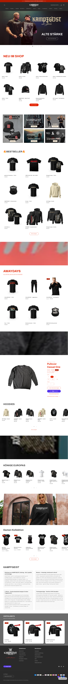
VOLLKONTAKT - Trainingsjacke (52, 297)
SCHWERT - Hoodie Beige (42, 419)
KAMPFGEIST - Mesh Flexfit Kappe (24, 99)
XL (48, 379)
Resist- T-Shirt (5, 76)
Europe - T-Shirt (28, 201)
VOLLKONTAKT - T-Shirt (9, 297)
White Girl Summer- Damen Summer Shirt (41, 548)
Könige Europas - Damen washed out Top (53, 481)
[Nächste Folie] (39, 46)
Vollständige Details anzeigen (52, 396)
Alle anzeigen (34, 104)
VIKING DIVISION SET (50, 639)
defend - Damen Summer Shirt (42, 76)
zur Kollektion (52, 38)
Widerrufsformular (38, 662)
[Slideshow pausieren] (41, 46)
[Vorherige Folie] (27, 46)
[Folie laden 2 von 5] (31, 46)
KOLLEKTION (34, 126)
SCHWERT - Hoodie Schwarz (18, 419)
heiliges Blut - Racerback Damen (29, 548)
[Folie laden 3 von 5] (33, 46)
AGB (35, 658)
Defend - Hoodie (22, 76)
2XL (53, 379)
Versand (53, 371)
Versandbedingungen (39, 656)
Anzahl (48, 381)
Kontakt (36, 660)
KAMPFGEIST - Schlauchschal (10, 201)
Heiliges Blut (21, 656)
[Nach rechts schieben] (36, 426)
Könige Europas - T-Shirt (51, 175)
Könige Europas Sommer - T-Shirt (41, 481)
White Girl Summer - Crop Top (18, 548)
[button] (4, 5)
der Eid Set (6, 639)
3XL (58, 379)
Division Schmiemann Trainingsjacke (40, 99)
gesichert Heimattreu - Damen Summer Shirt (6, 548)
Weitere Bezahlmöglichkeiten (54, 393)
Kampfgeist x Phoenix (23, 658)
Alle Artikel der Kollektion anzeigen (12, 274)
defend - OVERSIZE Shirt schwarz (59, 76)
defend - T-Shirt (5, 98)
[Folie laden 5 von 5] (36, 46)
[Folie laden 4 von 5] (34, 46)
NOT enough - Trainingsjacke (58, 98)
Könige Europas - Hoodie (29, 419)
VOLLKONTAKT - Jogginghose (31, 297)
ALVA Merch (21, 660)
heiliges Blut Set (28, 639)
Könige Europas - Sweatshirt (29, 481)
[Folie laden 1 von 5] (29, 46)
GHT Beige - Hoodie (50, 201)
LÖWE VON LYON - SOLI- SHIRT (31, 175)
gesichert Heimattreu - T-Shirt (10, 175)
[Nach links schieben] (31, 426)
